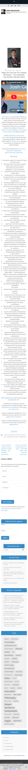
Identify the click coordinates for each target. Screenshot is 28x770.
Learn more (12, 769)
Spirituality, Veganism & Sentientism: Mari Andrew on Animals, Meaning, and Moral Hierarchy (14, 573)
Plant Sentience (8, 701)
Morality (19, 688)
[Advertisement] (14, 31)
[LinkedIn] (15, 5)
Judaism (6, 688)
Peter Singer (17, 694)
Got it (19, 769)
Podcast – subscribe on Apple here (16, 150)
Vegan (8, 720)
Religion (8, 704)
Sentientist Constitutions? (10, 583)
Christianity (14, 662)
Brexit (7, 737)
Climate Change (9, 665)
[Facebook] (8, 5)
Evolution (14, 678)
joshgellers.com (14, 400)
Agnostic (7, 639)
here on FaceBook (15, 417)
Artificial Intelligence (9, 435)
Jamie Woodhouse (17, 763)
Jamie (19, 70)
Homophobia (7, 684)
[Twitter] (11, 5)
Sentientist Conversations (19, 437)
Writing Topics (9, 749)
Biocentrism (9, 655)
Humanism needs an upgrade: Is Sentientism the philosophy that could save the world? (14, 624)
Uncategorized (9, 746)
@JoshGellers (9, 398)
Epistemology (18, 675)
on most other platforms (14, 152)
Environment (19, 671)
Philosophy (10, 697)
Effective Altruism (9, 671)
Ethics (7, 678)
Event (6, 740)
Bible (13, 652)
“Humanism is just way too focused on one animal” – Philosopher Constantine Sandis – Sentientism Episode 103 (14, 600)
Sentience (9, 707)
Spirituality (7, 717)
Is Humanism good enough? (12, 615)
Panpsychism (8, 694)
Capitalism (7, 658)
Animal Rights (9, 642)
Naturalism (10, 691)
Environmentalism (8, 674)
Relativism (16, 701)
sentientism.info (8, 407)
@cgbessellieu (13, 424)
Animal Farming (14, 638)
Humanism (16, 685)
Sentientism (15, 141)
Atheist (7, 652)
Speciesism (16, 714)
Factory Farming (8, 681)
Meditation (12, 688)
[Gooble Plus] (19, 5)
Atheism (18, 649)
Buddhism (18, 655)
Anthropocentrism (10, 645)
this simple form (14, 409)
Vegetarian (17, 721)
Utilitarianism (15, 717)
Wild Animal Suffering (9, 724)
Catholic (14, 658)
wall (20, 407)
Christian (7, 662)
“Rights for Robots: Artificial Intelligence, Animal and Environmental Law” (14, 130)
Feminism (17, 681)
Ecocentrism (9, 668)
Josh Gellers (5, 117)
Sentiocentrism (8, 714)
